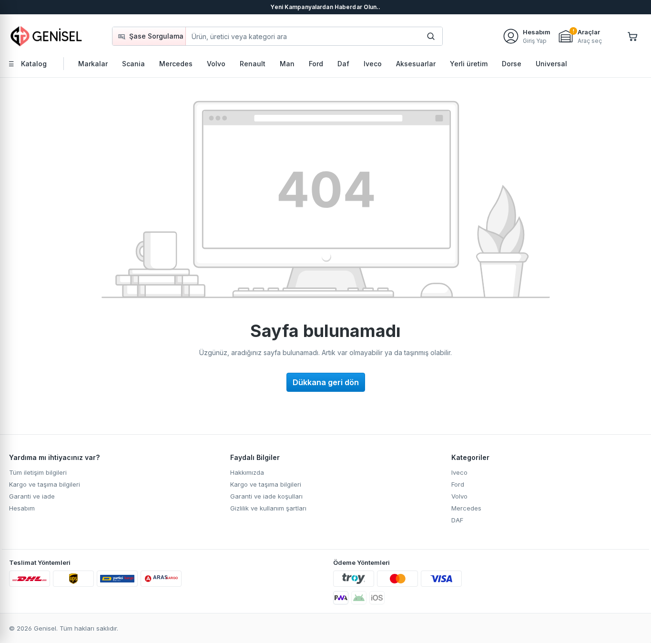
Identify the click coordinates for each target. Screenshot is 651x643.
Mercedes (466, 508)
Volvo (459, 496)
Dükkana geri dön (326, 382)
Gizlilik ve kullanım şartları (268, 508)
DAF (457, 520)
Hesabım (22, 508)
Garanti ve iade (32, 496)
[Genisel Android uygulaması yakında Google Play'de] (358, 597)
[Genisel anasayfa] (46, 36)
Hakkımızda (247, 472)
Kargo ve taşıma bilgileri (44, 484)
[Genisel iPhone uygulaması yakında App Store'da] (377, 597)
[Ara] (430, 36)
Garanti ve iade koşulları (266, 496)
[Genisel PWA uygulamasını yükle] (340, 597)
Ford (457, 484)
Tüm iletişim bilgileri (38, 472)
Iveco (459, 472)
